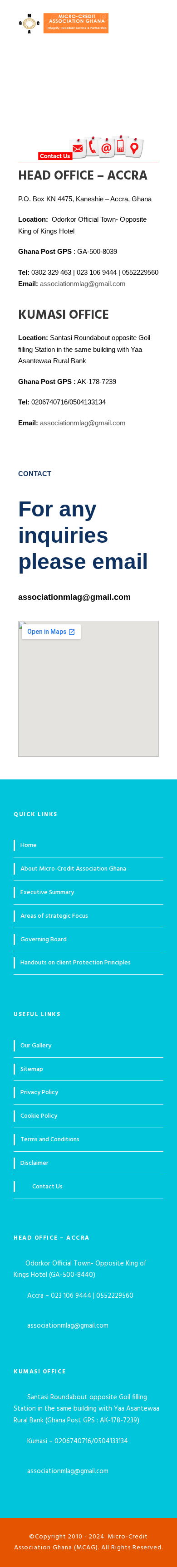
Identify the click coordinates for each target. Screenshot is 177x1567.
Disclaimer (34, 1163)
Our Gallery (35, 1046)
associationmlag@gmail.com (84, 283)
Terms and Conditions (49, 1139)
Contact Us (47, 1187)
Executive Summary (47, 892)
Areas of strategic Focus (54, 916)
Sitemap (31, 1069)
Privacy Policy (39, 1092)
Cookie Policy (38, 1116)
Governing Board (43, 939)
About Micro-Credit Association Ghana (73, 869)
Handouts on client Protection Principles (75, 963)
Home (28, 845)
